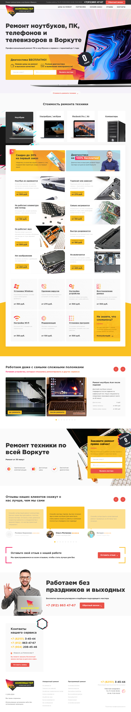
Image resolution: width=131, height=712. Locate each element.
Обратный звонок (115, 2)
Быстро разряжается (48, 699)
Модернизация (72, 699)
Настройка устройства (74, 691)
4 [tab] (64, 419)
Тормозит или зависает (49, 688)
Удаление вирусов (73, 688)
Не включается (46, 705)
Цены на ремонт (65, 7)
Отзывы (109, 7)
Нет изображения (47, 702)
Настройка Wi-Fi (72, 697)
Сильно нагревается (48, 694)
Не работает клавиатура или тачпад (52, 691)
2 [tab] (58, 419)
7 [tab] (72, 419)
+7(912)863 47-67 (93, 2)
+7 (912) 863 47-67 (61, 605)
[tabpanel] (65, 396)
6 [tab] (69, 419)
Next (122, 369)
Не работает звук (47, 697)
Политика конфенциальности (115, 706)
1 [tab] (56, 419)
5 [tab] (66, 419)
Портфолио (81, 7)
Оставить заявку (20, 664)
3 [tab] (61, 419)
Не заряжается (46, 685)
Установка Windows (73, 685)
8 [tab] (74, 419)
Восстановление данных (75, 694)
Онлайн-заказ (96, 7)
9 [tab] (76, 541)
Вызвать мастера (66, 72)
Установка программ (74, 702)
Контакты (121, 7)
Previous (115, 369)
